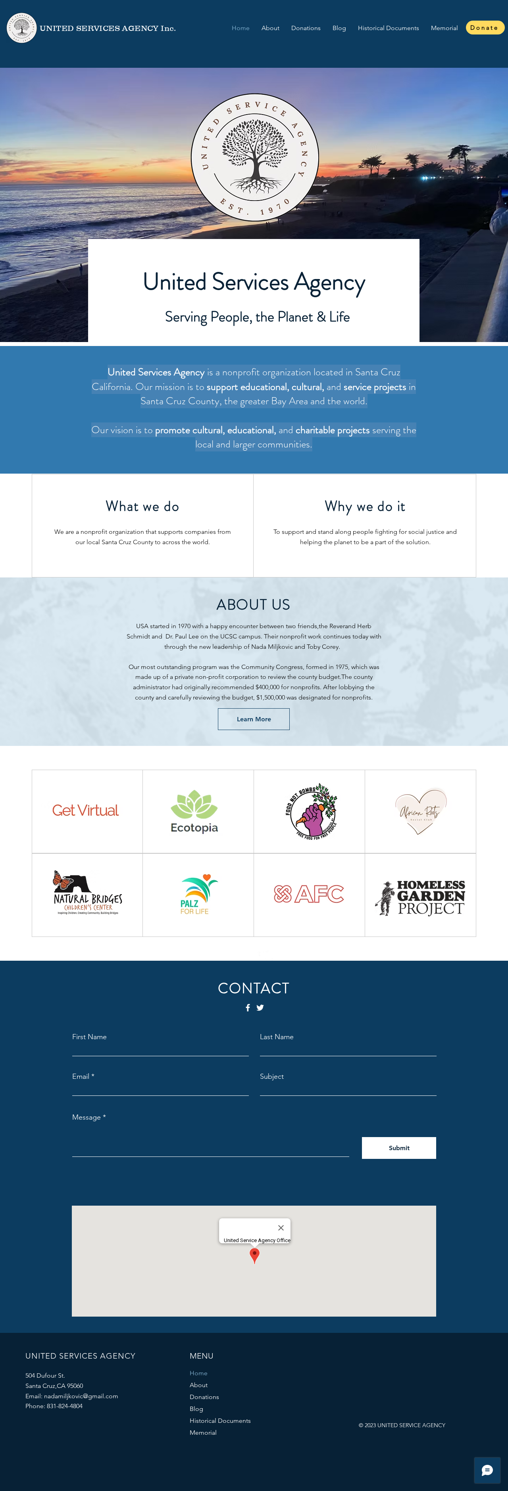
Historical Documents (220, 1420)
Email (80, 1076)
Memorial (203, 1432)
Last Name (277, 1036)
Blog (196, 1409)
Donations (204, 1397)
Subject (272, 1076)
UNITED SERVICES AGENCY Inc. (108, 28)
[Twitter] (268, 956)
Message (86, 1117)
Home (199, 1373)
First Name (89, 1036)
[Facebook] (256, 956)
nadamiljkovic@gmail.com (81, 1396)
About (199, 1385)
